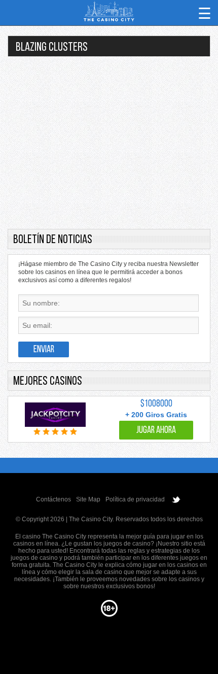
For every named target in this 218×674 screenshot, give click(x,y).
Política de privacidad (135, 499)
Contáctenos (53, 499)
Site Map (88, 499)
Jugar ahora (156, 430)
